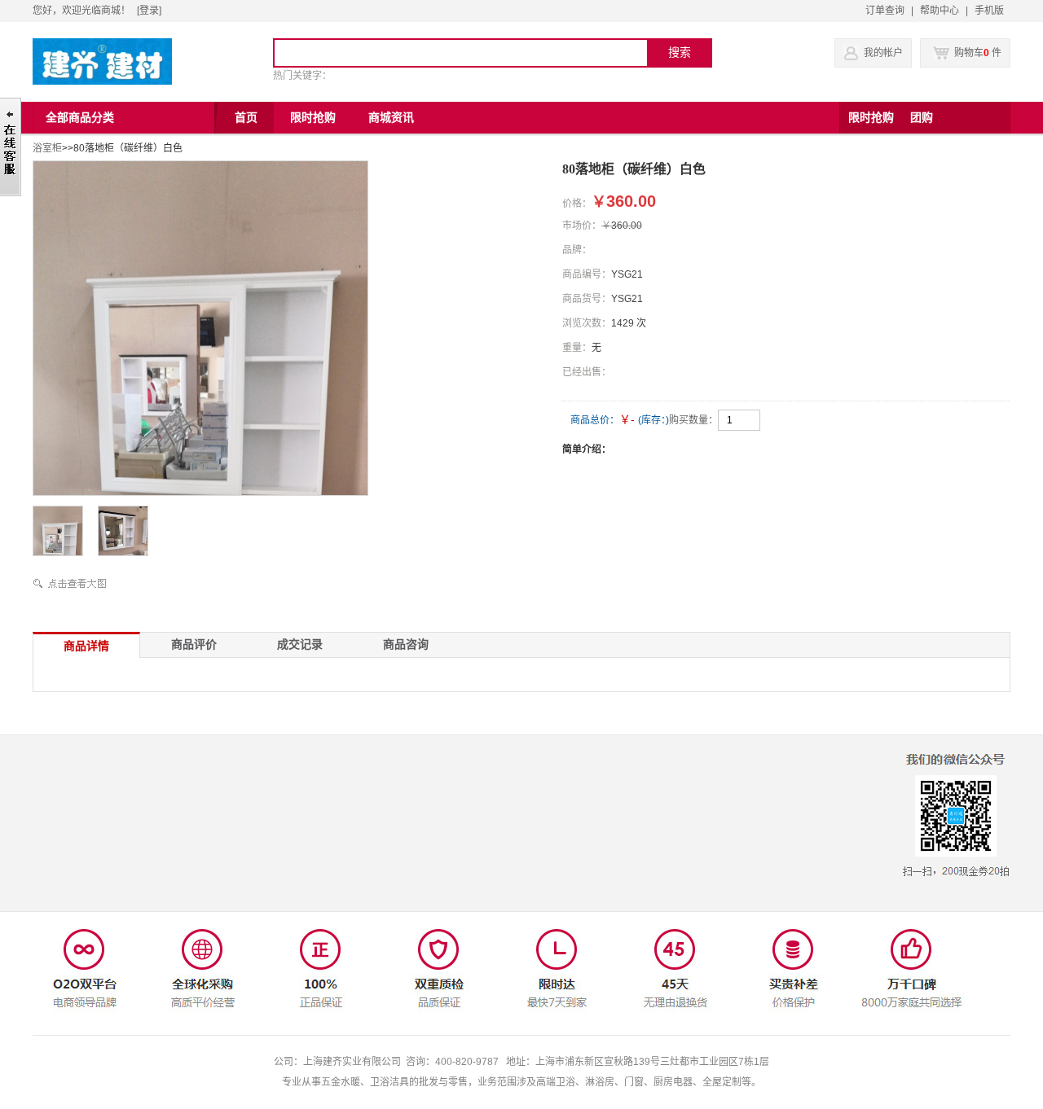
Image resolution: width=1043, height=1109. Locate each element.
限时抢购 (871, 118)
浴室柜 (47, 148)
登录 (149, 10)
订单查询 (884, 10)
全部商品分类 (80, 118)
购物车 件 (976, 53)
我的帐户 (883, 53)
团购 (921, 118)
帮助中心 (939, 10)
